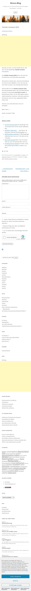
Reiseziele (4, 157)
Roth (20, 461)
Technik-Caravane (8, 159)
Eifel (3, 453)
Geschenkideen (8, 455)
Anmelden (4, 507)
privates (4, 275)
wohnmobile (13, 471)
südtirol (22, 464)
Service (3, 303)
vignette (4, 469)
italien (17, 455)
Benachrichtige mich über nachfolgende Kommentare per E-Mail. (13, 227)
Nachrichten (8, 458)
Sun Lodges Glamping (7, 324)
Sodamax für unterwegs (7, 404)
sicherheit (4, 284)
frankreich (18, 453)
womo (23, 155)
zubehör (4, 288)
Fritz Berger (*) (5, 335)
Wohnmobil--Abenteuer (7, 440)
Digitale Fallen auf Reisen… (8, 408)
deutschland (23, 451)
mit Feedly (7, 482)
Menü (15, 12)
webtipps (13, 469)
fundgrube (4, 273)
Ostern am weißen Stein (7, 421)
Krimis (21, 455)
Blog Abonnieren (6, 297)
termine (9, 157)
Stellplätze (16, 464)
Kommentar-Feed (6, 511)
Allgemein (4, 267)
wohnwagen (21, 471)
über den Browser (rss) (10, 484)
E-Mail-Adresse (6, 207)
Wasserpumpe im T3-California (9, 400)
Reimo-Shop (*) (5, 341)
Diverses (4, 271)
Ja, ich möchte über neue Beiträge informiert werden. (15, 231)
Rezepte (4, 280)
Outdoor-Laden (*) (6, 339)
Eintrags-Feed (5, 509)
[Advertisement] (15, 51)
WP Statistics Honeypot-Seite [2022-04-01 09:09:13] (14, 311)
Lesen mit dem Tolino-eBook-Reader (10, 337)
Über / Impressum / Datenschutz (6, 589)
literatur (5, 457)
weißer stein (18, 469)
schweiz (13, 463)
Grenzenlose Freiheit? (7, 406)
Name (4, 201)
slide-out (26, 463)
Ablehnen (15, 581)
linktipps (25, 455)
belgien (4, 451)
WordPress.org (5, 513)
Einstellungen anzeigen (15, 585)
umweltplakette (14, 466)
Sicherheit (4, 305)
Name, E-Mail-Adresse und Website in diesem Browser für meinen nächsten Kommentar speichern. (15, 221)
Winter (22, 469)
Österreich (12, 472)
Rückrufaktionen (6, 463)
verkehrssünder (19, 468)
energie (7, 453)
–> (9, 109)
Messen (17, 457)
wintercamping (5, 471)
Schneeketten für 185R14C (8, 419)
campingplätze (12, 451)
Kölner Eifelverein (6, 350)
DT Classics (4, 320)
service (3, 282)
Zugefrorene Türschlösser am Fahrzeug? (11, 417)
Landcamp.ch (5, 402)
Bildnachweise (6, 309)
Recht (22, 459)
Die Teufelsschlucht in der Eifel (9, 423)
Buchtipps (4, 269)
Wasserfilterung (10, 434)
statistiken (9, 464)
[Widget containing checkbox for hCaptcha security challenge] (14, 237)
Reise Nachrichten (6, 276)
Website (4, 213)
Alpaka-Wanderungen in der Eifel (9, 425)
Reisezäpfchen (5, 322)
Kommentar (5, 183)
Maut (14, 457)
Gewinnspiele (5, 301)
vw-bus (8, 469)
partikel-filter (17, 459)
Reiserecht (5, 461)
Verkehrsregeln (7, 468)
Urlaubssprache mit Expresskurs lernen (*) (12, 326)
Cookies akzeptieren (15, 576)
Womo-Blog (15, 3)
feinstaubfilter (12, 453)
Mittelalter (22, 457)
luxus (10, 457)
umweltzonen (23, 466)
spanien (4, 464)
